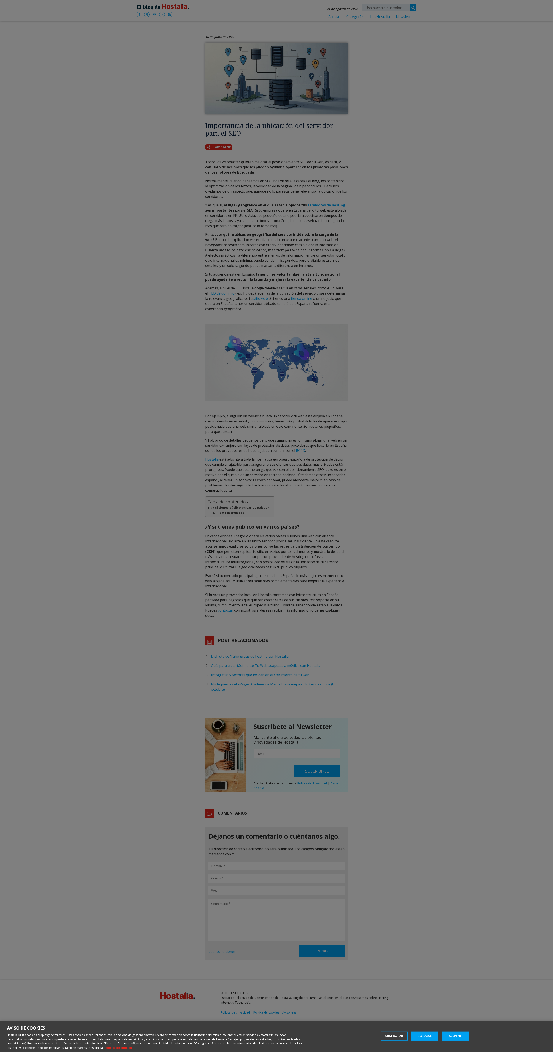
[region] (276, 1036)
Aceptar (455, 1036)
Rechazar (425, 1036)
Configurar (394, 1036)
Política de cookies (118, 1047)
